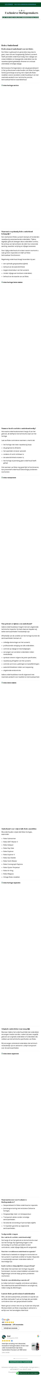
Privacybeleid (12, 1372)
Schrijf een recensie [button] (10, 1328)
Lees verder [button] (6, 1352)
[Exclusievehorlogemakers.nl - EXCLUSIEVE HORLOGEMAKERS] (21, 12)
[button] (2, 11)
